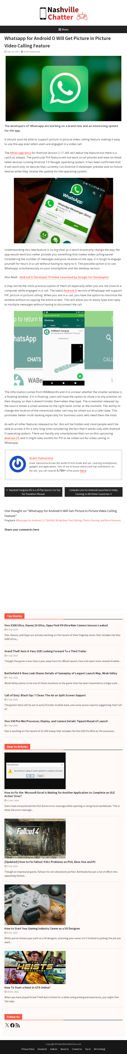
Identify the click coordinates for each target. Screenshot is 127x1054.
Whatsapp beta (20, 153)
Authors (53, 1049)
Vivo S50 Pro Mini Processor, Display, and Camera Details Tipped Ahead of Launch (56, 721)
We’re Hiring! (99, 1049)
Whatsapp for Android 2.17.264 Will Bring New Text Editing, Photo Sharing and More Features (68, 520)
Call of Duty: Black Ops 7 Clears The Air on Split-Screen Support (45, 695)
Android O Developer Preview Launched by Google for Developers (64, 277)
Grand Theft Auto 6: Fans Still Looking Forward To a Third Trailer (45, 651)
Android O (70, 290)
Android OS (12, 438)
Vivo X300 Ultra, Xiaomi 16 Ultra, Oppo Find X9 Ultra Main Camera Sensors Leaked (56, 625)
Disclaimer (42, 1049)
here (83, 470)
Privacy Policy (28, 1049)
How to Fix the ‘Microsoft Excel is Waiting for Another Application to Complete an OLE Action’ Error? (59, 794)
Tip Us (88, 1049)
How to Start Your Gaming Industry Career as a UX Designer (42, 928)
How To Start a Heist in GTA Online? (27, 987)
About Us (65, 1049)
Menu (65, 29)
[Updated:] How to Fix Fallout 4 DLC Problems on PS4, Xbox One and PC (50, 862)
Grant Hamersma (32, 51)
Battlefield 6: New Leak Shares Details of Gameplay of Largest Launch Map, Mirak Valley (60, 673)
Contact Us (77, 1049)
